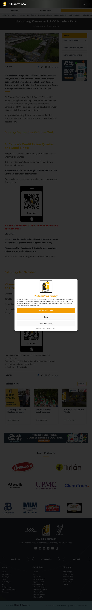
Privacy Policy (50, 328)
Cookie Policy (40, 328)
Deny (46, 317)
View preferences (46, 323)
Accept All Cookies (46, 310)
